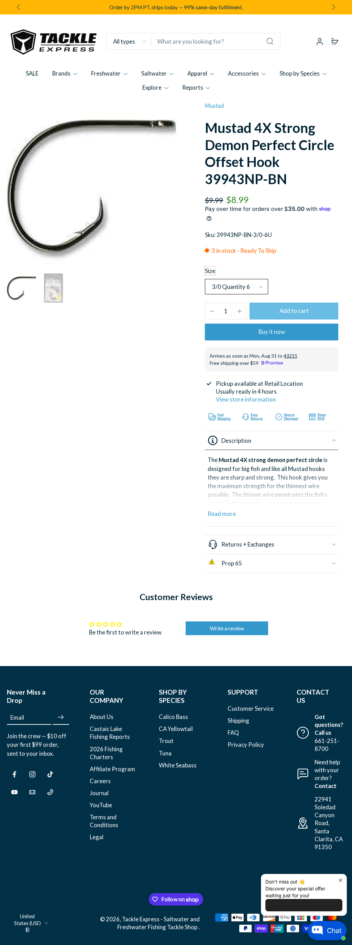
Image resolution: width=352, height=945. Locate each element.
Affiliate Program (112, 769)
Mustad (214, 105)
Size (210, 270)
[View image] (21, 288)
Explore (152, 87)
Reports (192, 87)
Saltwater (154, 73)
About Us (101, 716)
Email (17, 717)
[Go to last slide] (18, 7)
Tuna (165, 752)
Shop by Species (299, 73)
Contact (326, 785)
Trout (166, 740)
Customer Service (251, 708)
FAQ (233, 732)
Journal (99, 793)
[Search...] (270, 41)
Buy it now (271, 331)
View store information (246, 399)
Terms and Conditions (104, 821)
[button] (294, 311)
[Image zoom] (91, 186)
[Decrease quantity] (212, 311)
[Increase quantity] (239, 311)
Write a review (227, 628)
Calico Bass (173, 716)
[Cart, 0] (334, 41)
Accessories (243, 73)
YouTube (101, 805)
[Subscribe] (61, 717)
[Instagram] (32, 774)
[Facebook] (14, 774)
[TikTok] (50, 774)
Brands (61, 73)
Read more (222, 513)
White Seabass (178, 765)
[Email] (32, 792)
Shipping (238, 720)
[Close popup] (340, 880)
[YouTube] (14, 792)
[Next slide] (333, 7)
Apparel (197, 73)
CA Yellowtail (176, 728)
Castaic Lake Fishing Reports (110, 732)
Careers (100, 781)
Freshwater (106, 73)
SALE (32, 73)
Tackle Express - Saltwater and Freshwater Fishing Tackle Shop (158, 923)
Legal (96, 837)
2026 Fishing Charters (106, 752)
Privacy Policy (246, 744)
